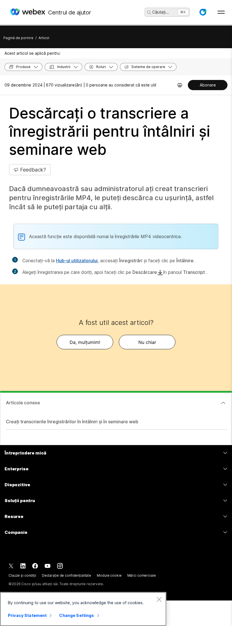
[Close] (159, 599)
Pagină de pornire (18, 38)
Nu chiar (147, 342)
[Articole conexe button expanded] (223, 403)
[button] (203, 12)
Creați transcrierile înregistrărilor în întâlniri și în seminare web (72, 421)
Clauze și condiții (22, 575)
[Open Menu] (221, 12)
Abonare (208, 85)
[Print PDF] (180, 85)
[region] (83, 609)
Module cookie (109, 575)
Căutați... (160, 12)
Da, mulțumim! (85, 342)
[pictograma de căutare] (149, 12)
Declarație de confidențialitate (66, 575)
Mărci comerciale (141, 575)
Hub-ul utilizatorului (77, 260)
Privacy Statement (27, 615)
